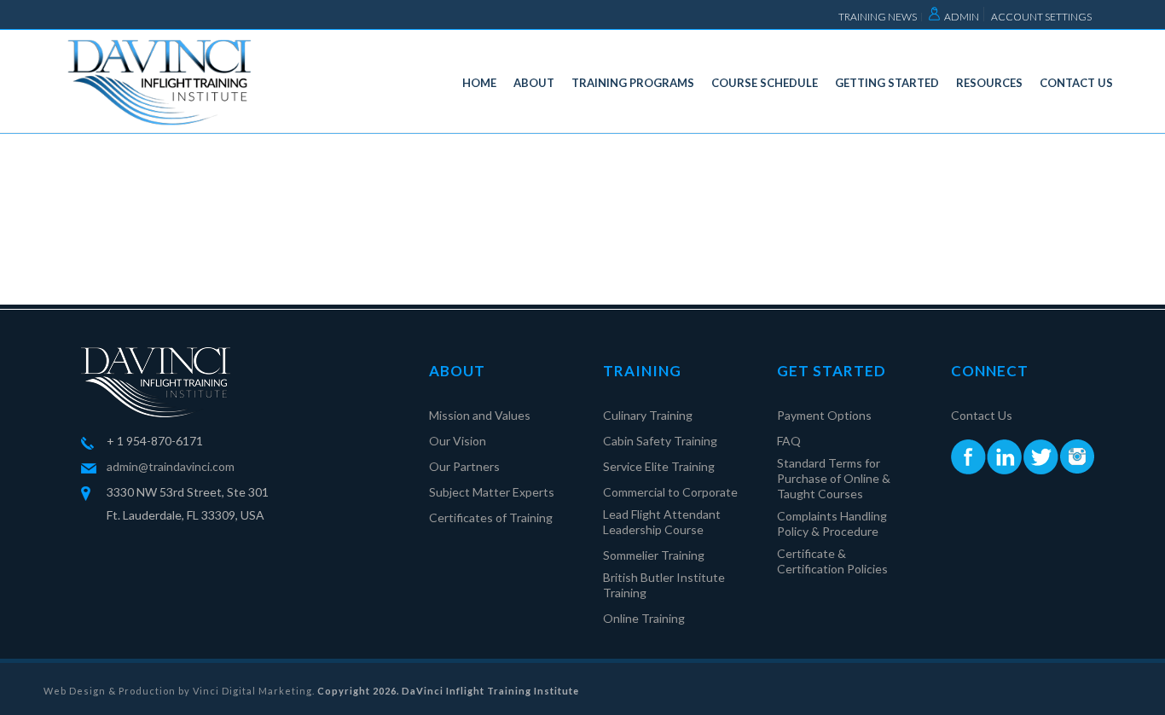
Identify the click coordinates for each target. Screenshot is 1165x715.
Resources (989, 83)
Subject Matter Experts (491, 492)
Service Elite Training (659, 466)
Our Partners (464, 466)
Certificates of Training (491, 517)
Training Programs (632, 83)
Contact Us (1076, 83)
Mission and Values (479, 415)
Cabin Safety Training (660, 440)
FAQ (789, 440)
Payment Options (824, 415)
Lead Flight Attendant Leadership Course (662, 522)
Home (479, 83)
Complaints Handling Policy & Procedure (832, 523)
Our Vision (457, 440)
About (533, 83)
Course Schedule (764, 83)
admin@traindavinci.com (171, 466)
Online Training (644, 618)
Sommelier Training (653, 555)
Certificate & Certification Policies (832, 561)
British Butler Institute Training (664, 585)
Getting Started (887, 83)
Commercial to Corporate (670, 492)
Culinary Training (648, 415)
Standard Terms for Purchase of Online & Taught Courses (833, 478)
